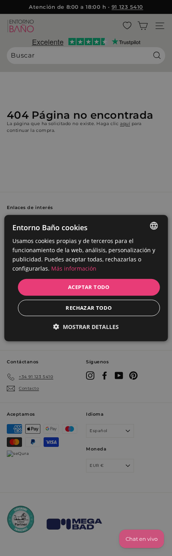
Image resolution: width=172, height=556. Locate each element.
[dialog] (86, 278)
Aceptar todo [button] (89, 287)
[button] (86, 326)
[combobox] (154, 225)
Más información (73, 268)
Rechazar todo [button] (89, 307)
